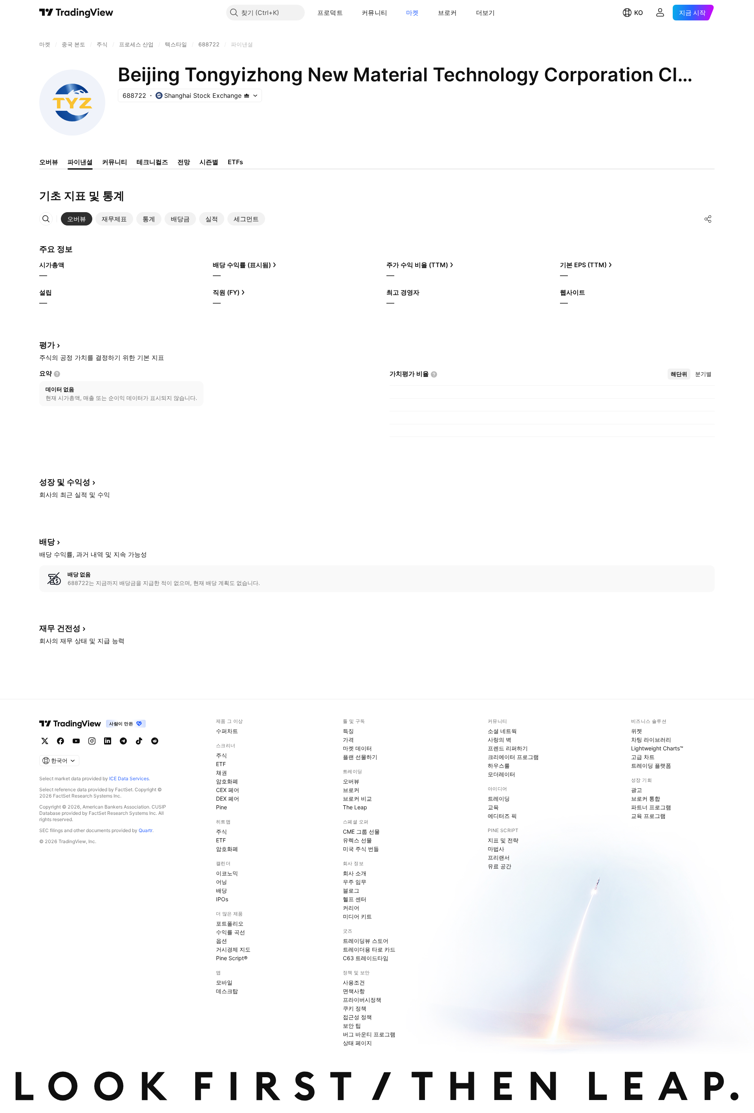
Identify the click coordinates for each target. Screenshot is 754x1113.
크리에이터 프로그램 (513, 757)
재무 (60, 628)
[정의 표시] (56, 374)
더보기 (485, 13)
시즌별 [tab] (208, 162)
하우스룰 (499, 765)
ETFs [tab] (235, 162)
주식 (221, 755)
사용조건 (354, 982)
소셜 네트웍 (502, 731)
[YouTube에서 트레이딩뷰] (76, 740)
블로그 (351, 890)
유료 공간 (499, 866)
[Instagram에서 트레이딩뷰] (91, 740)
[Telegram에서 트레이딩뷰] (123, 740)
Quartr (145, 830)
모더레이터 (501, 774)
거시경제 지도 (233, 949)
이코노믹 (227, 873)
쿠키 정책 (354, 1008)
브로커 (447, 13)
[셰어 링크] (708, 219)
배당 (221, 890)
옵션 (221, 940)
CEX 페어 (227, 790)
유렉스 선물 (357, 840)
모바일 (224, 982)
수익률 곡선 (230, 932)
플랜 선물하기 (360, 757)
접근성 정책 (357, 1017)
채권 (221, 772)
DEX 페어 (227, 798)
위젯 (636, 731)
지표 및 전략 (503, 840)
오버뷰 (351, 781)
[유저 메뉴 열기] (660, 12)
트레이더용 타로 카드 (369, 949)
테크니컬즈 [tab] (152, 162)
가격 (348, 739)
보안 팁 (352, 1025)
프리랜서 (499, 857)
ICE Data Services (129, 778)
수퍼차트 (227, 731)
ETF (221, 764)
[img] (246, 95)
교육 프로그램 (648, 815)
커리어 (351, 907)
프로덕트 (330, 13)
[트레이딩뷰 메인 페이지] (76, 12)
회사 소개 (354, 873)
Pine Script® (231, 958)
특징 (348, 731)
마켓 (412, 13)
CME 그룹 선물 (361, 831)
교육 (493, 807)
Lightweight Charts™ (657, 748)
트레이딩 (499, 798)
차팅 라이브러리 (651, 739)
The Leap (355, 807)
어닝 (221, 881)
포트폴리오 (229, 923)
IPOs (222, 899)
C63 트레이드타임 (365, 958)
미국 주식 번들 (361, 848)
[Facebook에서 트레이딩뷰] (60, 740)
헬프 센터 (354, 899)
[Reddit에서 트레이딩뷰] (154, 740)
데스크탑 (227, 991)
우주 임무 (354, 881)
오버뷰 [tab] (48, 162)
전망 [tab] (184, 162)
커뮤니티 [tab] (114, 162)
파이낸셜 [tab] (80, 162)
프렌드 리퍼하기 (508, 748)
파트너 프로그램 (651, 807)
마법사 (496, 848)
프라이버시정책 (362, 999)
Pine (221, 807)
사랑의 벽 (499, 739)
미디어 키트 (357, 916)
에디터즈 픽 (502, 815)
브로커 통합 (645, 798)
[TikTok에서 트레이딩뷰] (139, 740)
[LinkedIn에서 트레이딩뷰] (107, 740)
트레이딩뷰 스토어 (365, 940)
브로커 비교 (357, 798)
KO (638, 13)
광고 (636, 790)
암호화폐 (227, 781)
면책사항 (354, 991)
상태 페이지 (357, 1043)
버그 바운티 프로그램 (369, 1034)
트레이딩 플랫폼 (651, 765)
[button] (348, 12)
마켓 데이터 (357, 748)
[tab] (76, 219)
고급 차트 (643, 757)
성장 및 (64, 482)
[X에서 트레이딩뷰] (44, 740)
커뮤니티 (374, 13)
